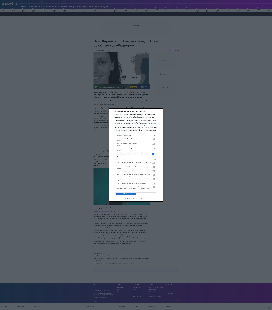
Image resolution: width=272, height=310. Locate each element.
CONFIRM (125, 193)
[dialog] (136, 155)
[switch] (153, 139)
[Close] (160, 111)
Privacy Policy (144, 198)
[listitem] (136, 135)
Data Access (136, 198)
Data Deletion (128, 198)
